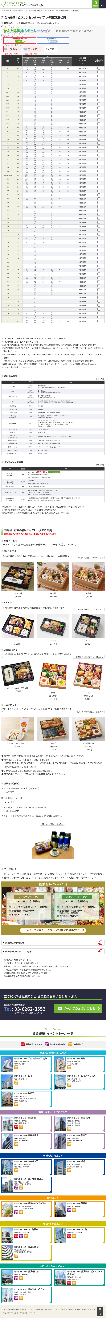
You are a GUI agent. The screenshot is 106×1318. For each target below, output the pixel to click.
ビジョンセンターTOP (8, 11)
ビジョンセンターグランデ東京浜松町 (57, 11)
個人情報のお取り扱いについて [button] (23, 1313)
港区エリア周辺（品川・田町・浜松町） (30, 11)
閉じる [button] (100, 1311)
